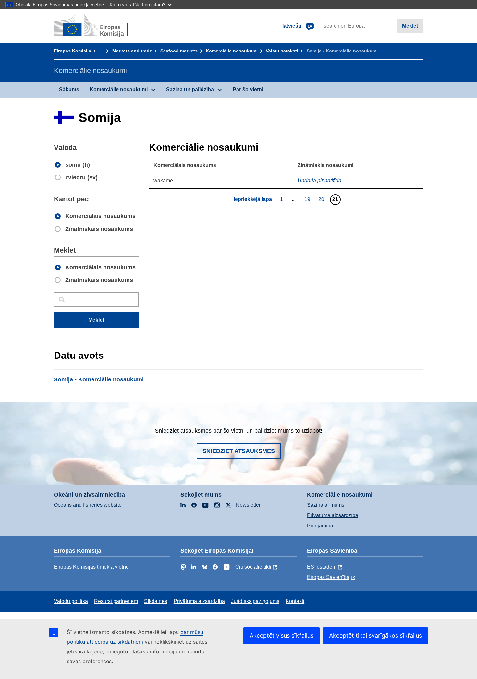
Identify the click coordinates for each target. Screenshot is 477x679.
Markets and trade (132, 50)
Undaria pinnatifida (319, 180)
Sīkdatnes (155, 601)
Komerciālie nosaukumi (232, 50)
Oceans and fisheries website (88, 505)
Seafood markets (179, 50)
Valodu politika (71, 601)
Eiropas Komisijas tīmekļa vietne (91, 567)
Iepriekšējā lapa (253, 199)
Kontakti (295, 601)
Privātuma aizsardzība (332, 515)
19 (308, 199)
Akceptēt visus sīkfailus (281, 635)
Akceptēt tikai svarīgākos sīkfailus (375, 635)
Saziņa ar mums (325, 505)
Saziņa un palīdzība (190, 89)
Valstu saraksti (282, 50)
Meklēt (410, 25)
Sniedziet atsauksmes (238, 451)
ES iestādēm (321, 567)
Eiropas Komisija (72, 50)
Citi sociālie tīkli (253, 567)
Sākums (69, 89)
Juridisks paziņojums (255, 601)
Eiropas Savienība (328, 577)
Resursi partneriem (116, 601)
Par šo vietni (248, 89)
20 (322, 199)
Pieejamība (320, 525)
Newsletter (248, 505)
